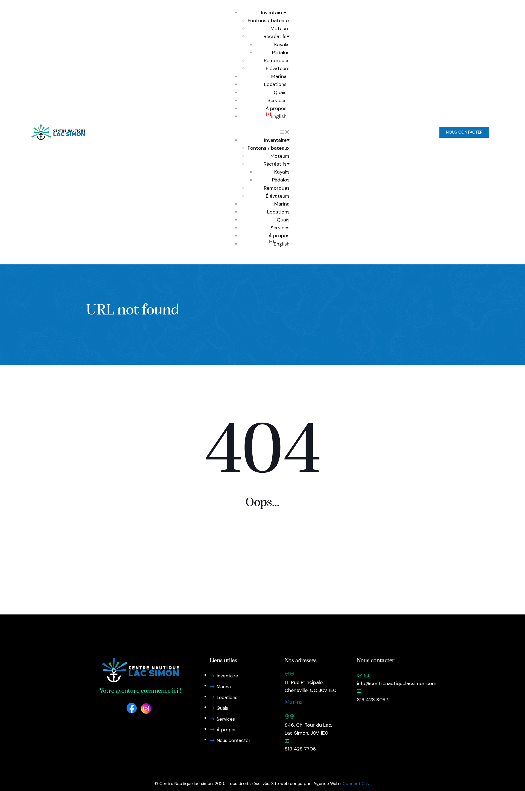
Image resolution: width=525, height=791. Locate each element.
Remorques (277, 60)
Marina (279, 76)
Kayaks (282, 44)
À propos (276, 108)
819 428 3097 (372, 699)
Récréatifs (275, 36)
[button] (261, 132)
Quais (280, 92)
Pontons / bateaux (269, 20)
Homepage (262, 550)
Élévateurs (278, 68)
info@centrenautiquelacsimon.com (396, 683)
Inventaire (272, 12)
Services (277, 100)
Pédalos (281, 52)
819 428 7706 (300, 749)
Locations (275, 84)
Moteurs (280, 28)
